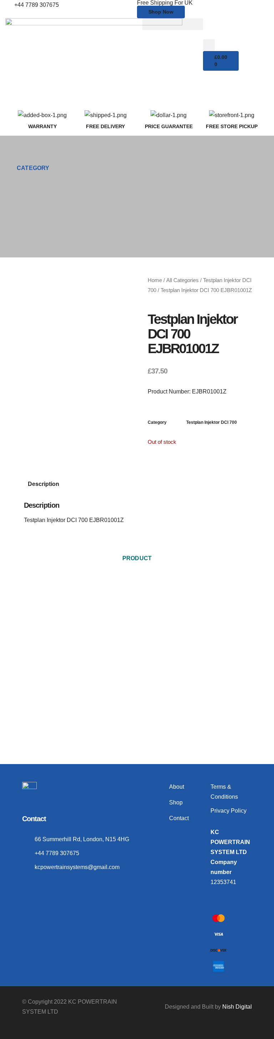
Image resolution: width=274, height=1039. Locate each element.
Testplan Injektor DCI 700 (211, 422)
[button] (172, 24)
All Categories (182, 280)
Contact (179, 818)
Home (155, 280)
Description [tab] (43, 484)
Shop (176, 802)
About (176, 787)
